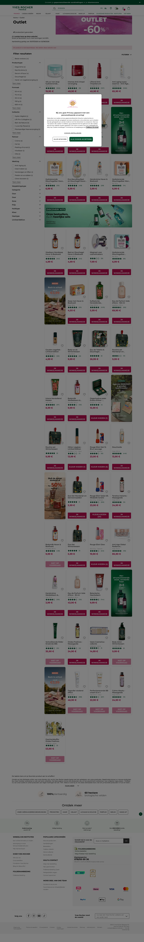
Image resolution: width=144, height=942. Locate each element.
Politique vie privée (92, 127)
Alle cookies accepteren (81, 139)
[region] (73, 120)
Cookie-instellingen (72, 133)
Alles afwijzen (60, 139)
